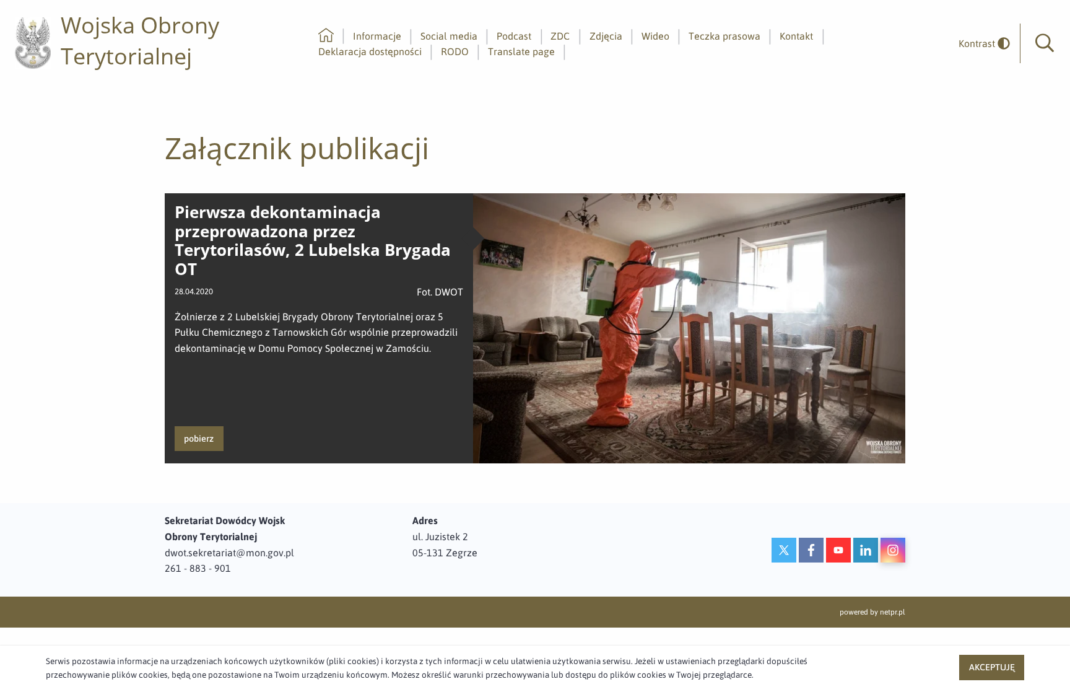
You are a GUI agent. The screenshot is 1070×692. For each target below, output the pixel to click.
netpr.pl (892, 612)
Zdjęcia (605, 36)
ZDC (560, 36)
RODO (455, 51)
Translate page (521, 51)
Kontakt (796, 36)
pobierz (199, 439)
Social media (448, 36)
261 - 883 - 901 (198, 568)
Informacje (377, 36)
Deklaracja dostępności (370, 51)
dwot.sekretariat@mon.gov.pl (229, 552)
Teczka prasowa (724, 36)
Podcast (514, 36)
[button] (1044, 43)
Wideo (655, 36)
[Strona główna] (326, 36)
